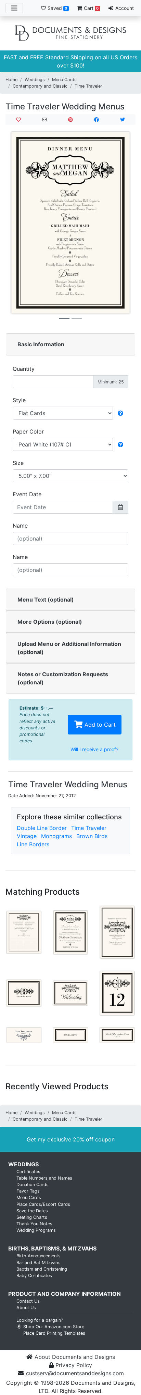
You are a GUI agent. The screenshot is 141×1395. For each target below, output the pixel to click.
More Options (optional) (49, 621)
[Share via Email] (44, 119)
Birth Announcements (38, 1255)
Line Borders (33, 844)
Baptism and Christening (41, 1269)
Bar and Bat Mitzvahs (38, 1262)
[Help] (120, 413)
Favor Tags (28, 1191)
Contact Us (28, 1301)
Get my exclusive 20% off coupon (71, 1139)
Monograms (56, 836)
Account (124, 8)
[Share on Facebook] (96, 119)
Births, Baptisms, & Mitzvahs (52, 1248)
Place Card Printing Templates (54, 1333)
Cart (90, 8)
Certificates (28, 1171)
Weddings (35, 79)
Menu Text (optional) (45, 599)
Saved (56, 8)
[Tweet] (122, 119)
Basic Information (40, 344)
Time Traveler (88, 86)
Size (18, 462)
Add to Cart (99, 724)
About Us (26, 1307)
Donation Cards (32, 1184)
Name (20, 525)
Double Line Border (42, 827)
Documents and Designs (70, 33)
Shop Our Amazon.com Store (53, 1326)
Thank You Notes (34, 1223)
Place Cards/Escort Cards (43, 1204)
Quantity (24, 368)
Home (11, 79)
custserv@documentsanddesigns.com (75, 1373)
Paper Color (28, 431)
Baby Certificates (34, 1275)
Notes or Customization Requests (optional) (62, 678)
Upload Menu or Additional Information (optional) (69, 647)
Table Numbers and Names (44, 1178)
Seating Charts (31, 1217)
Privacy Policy (73, 1365)
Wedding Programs (36, 1230)
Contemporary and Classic (40, 86)
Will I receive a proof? (94, 749)
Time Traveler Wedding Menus (65, 106)
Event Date (27, 494)
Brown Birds (91, 836)
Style (19, 400)
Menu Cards (64, 79)
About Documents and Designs (75, 1356)
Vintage (27, 836)
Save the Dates (32, 1210)
